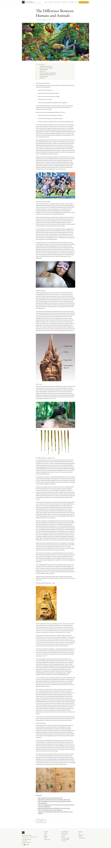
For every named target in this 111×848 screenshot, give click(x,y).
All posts (40, 821)
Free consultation (82, 838)
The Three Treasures (65, 838)
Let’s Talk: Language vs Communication (48, 73)
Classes (50, 2)
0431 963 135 (24, 840)
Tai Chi (45, 835)
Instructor (64, 2)
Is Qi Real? (63, 835)
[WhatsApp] (28, 844)
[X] (26, 844)
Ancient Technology (44, 76)
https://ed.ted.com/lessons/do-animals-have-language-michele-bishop (54, 799)
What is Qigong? (64, 833)
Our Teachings (56, 2)
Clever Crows (42, 71)
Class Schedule (47, 839)
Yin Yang (63, 836)
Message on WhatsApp (26, 842)
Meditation (46, 836)
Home (46, 2)
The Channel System (65, 839)
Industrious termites (44, 69)
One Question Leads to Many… (46, 66)
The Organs (63, 840)
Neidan (45, 838)
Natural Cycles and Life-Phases (46, 68)
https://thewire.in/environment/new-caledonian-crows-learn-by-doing (54, 808)
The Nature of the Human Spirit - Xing (47, 74)
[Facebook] (22, 844)
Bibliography (42, 77)
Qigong (45, 833)
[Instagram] (24, 844)
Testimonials (71, 2)
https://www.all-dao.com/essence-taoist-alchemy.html (50, 797)
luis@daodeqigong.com (26, 839)
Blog (76, 2)
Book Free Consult (83, 2)
